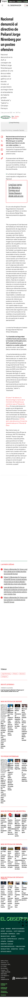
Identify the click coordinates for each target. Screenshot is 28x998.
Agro (18, 933)
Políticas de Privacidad (4, 988)
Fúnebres (10, 941)
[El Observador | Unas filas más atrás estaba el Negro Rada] (17, 761)
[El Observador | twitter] (17, 919)
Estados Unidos (6, 951)
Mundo (13, 936)
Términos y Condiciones (4, 991)
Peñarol (15, 673)
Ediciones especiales (7, 946)
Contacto (3, 995)
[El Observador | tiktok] (19, 922)
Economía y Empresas (8, 933)
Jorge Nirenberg (6, 673)
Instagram (4, 676)
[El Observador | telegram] (23, 925)
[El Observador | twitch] (26, 925)
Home (2, 928)
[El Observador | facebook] (20, 919)
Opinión (3, 941)
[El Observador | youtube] (26, 919)
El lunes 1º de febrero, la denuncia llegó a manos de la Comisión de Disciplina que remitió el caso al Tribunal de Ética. (15, 402)
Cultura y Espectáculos (9, 939)
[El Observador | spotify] (26, 922)
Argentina (14, 949)
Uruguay (4, 1)
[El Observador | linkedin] (23, 922)
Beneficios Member (18, 928)
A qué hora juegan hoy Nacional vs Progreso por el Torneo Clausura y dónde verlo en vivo (12, 690)
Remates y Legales (7, 944)
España (21, 949)
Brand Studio (5, 936)
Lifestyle (21, 939)
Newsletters (5, 949)
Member (8, 928)
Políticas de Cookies (4, 984)
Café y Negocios (19, 931)
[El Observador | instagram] (23, 919)
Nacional (22, 673)
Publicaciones (20, 946)
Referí (3, 931)
